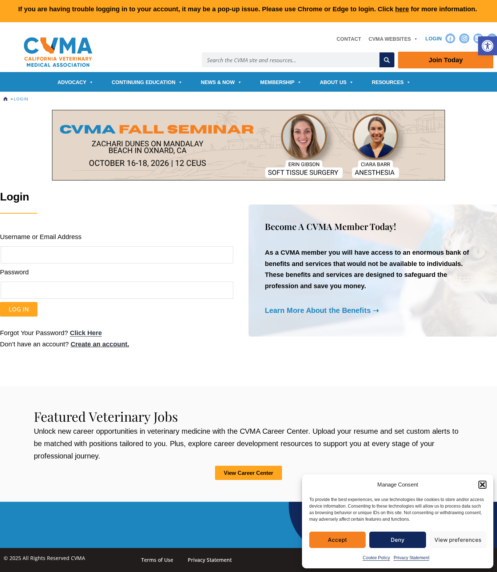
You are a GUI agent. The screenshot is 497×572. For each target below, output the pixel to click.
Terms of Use (157, 559)
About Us (333, 82)
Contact (349, 39)
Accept (337, 539)
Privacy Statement (411, 557)
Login (433, 38)
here (402, 9)
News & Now (218, 82)
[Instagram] (464, 38)
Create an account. (100, 344)
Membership (277, 82)
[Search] (386, 59)
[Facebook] (450, 38)
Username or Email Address (40, 237)
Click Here (86, 333)
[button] (487, 45)
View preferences (457, 539)
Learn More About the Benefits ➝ (322, 310)
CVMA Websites (390, 39)
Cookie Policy (376, 557)
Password (14, 272)
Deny (398, 539)
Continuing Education (143, 82)
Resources (387, 82)
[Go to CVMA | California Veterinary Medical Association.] (5, 99)
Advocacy (71, 82)
